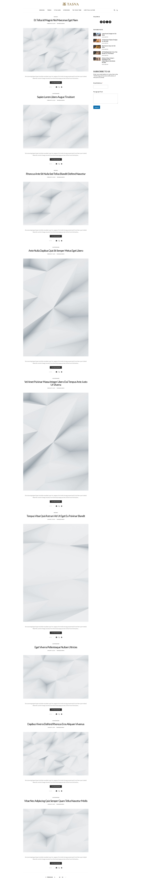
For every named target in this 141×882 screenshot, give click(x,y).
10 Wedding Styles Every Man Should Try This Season (109, 52)
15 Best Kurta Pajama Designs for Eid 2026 (109, 40)
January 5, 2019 (51, 727)
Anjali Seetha (105, 37)
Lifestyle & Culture (89, 10)
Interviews (66, 10)
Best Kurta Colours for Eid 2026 (108, 46)
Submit (97, 107)
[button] (117, 10)
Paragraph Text (98, 91)
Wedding (42, 10)
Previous (50, 877)
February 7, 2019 (51, 253)
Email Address (98, 83)
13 (62, 877)
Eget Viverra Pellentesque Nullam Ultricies (56, 647)
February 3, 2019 (51, 388)
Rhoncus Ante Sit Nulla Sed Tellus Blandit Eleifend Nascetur (56, 173)
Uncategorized (55, 93)
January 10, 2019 (51, 650)
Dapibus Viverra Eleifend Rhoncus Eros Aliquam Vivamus (55, 724)
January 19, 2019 (51, 519)
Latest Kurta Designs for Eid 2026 (109, 34)
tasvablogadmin (61, 23)
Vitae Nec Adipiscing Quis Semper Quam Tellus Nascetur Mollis (55, 800)
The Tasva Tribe (76, 10)
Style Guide (57, 10)
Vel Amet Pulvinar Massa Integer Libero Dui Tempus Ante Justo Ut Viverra (55, 383)
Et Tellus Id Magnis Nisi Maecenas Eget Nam (56, 20)
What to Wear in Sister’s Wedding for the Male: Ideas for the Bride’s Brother (108, 60)
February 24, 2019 (51, 23)
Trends (49, 10)
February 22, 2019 (51, 100)
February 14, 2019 (51, 177)
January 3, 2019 (51, 804)
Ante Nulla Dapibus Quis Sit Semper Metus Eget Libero (56, 250)
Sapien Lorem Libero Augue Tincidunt (56, 96)
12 (59, 877)
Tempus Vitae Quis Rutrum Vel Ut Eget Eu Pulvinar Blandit (56, 516)
